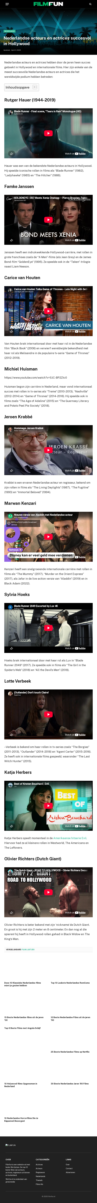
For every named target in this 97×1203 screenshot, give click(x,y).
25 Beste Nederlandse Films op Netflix (70, 1052)
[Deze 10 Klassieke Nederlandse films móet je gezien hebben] (25, 968)
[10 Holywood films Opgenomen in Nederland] (25, 1068)
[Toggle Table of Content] (33, 87)
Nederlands (10, 31)
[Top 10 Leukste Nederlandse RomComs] (72, 968)
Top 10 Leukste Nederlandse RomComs (70, 983)
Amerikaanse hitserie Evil (69, 838)
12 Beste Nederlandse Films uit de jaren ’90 (70, 1018)
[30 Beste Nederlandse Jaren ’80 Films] (72, 1068)
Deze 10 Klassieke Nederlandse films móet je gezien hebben (22, 984)
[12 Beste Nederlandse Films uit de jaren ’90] (72, 1002)
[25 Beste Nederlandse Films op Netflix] (72, 1037)
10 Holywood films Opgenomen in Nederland (20, 1085)
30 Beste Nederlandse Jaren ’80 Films (70, 1084)
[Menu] (7, 4)
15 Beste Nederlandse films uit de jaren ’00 (23, 1018)
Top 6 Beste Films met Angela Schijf (22, 1028)
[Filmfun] (48, 4)
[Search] (90, 4)
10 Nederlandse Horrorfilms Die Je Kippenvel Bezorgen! (21, 1119)
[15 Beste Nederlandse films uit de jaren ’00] (25, 1002)
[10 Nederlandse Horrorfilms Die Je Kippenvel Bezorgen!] (25, 1103)
